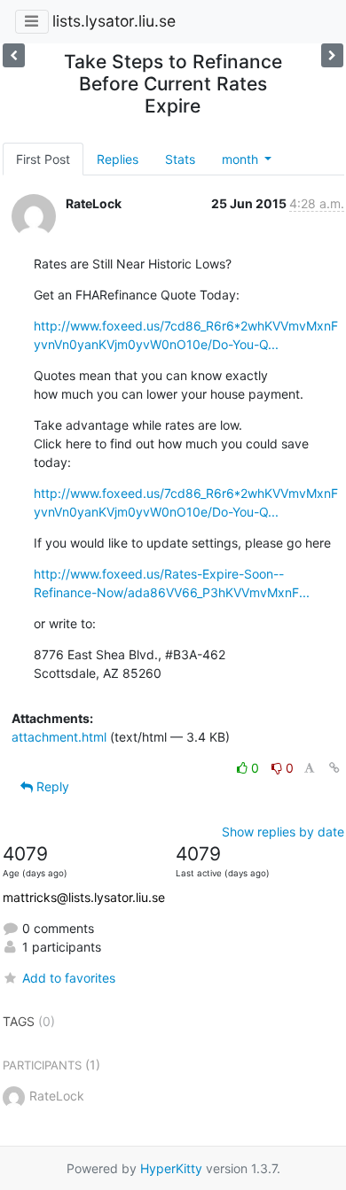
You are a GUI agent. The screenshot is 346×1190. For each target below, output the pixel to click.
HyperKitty (171, 1168)
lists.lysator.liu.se (114, 21)
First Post (43, 159)
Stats (180, 159)
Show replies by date (283, 831)
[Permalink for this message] (334, 768)
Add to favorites (68, 977)
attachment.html (59, 736)
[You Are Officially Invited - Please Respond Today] (332, 55)
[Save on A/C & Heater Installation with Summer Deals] (14, 55)
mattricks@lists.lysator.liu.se (84, 897)
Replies (117, 159)
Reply (51, 786)
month (242, 159)
